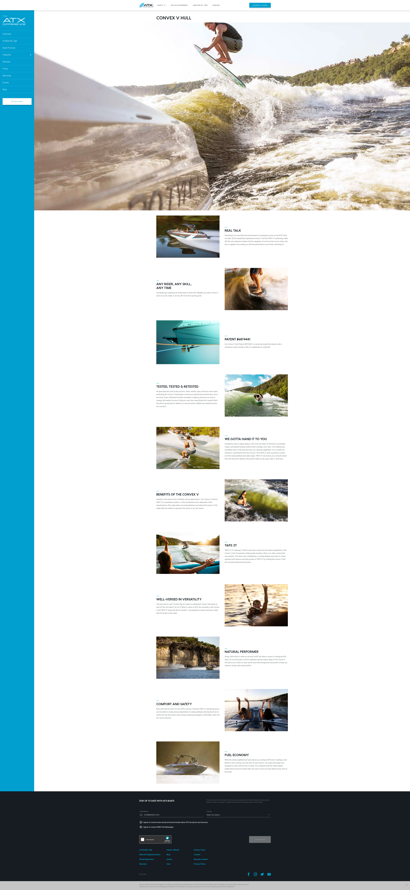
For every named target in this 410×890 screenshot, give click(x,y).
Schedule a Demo (260, 5)
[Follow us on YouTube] (269, 874)
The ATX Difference (179, 5)
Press (5, 68)
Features (7, 55)
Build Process (9, 48)
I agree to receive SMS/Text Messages (158, 827)
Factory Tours (199, 850)
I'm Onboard (260, 839)
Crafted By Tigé (200, 5)
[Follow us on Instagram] (255, 874)
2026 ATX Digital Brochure (149, 855)
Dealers (216, 5)
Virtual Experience (146, 859)
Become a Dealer (201, 859)
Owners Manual (173, 850)
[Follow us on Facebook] (248, 874)
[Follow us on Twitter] (262, 874)
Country (209, 811)
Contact (197, 855)
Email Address (144, 811)
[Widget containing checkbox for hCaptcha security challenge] (155, 839)
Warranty (7, 75)
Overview (7, 34)
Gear (169, 864)
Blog (5, 89)
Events (6, 82)
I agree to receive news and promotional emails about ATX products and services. (175, 822)
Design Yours (17, 101)
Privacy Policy (199, 864)
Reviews (6, 61)
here (164, 886)
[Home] (146, 5)
